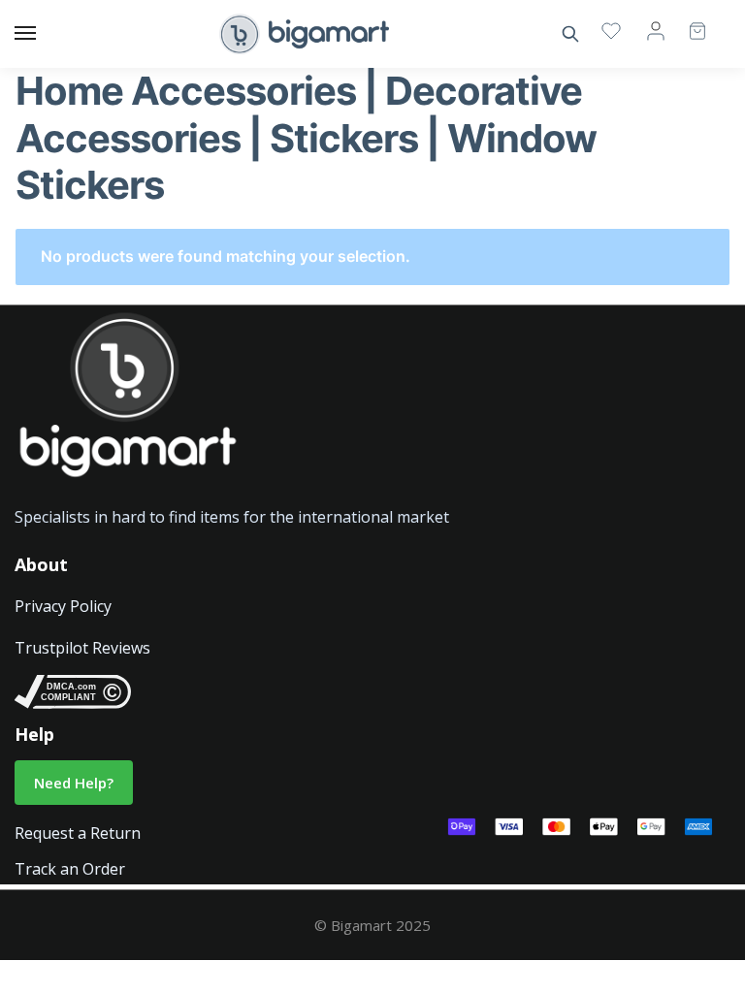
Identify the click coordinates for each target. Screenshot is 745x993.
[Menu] (44, 33)
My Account (655, 30)
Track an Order (70, 869)
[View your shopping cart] (687, 22)
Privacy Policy (63, 606)
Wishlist (611, 30)
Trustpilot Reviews (82, 647)
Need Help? (73, 782)
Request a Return (78, 833)
